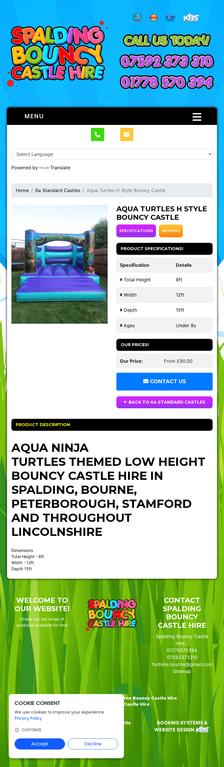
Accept (39, 743)
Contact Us (167, 381)
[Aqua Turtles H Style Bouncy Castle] (59, 264)
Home (22, 190)
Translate (60, 167)
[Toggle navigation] (197, 117)
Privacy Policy (28, 718)
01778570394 (182, 650)
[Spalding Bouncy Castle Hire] (57, 53)
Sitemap (182, 671)
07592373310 (182, 657)
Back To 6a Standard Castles (166, 402)
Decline (93, 743)
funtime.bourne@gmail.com (182, 664)
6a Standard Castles (57, 190)
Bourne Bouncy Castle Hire (146, 698)
